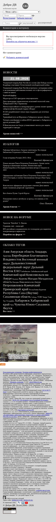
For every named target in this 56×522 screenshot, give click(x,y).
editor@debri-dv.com (35, 382)
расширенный (45, 22)
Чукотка (19, 304)
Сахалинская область (17, 296)
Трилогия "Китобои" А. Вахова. (15, 223)
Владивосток (12, 259)
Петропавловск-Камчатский (21, 285)
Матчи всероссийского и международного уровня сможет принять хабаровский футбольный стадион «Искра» (28, 108)
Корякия (15, 279)
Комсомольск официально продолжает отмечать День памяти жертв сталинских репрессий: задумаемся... (26, 186)
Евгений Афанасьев (43, 160)
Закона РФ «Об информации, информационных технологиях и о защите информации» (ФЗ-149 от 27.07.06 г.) (27, 414)
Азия (6, 251)
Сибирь (34, 297)
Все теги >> (9, 311)
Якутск (7, 308)
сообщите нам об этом (43, 490)
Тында (44, 297)
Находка (15, 282)
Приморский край (15, 289)
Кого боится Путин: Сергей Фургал (16, 193)
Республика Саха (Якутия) (20, 293)
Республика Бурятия (37, 289)
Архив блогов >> (11, 207)
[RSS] (2, 364)
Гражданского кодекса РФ (26, 410)
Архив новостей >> (13, 133)
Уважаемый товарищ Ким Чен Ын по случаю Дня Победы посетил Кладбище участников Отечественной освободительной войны (28, 84)
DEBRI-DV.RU (28, 500)
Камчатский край (14, 275)
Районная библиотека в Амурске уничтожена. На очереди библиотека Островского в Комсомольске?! (24, 151)
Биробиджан (20, 255)
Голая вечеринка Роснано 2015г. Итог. (17, 158)
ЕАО (17, 271)
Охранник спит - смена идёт (13, 226)
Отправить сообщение (16, 382)
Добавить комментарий (17, 57)
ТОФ (39, 297)
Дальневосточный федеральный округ (19, 265)
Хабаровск (22, 300)
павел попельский (44, 154)
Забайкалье (25, 271)
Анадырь (41, 251)
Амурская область (22, 251)
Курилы (23, 278)
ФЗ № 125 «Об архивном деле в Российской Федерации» (30, 400)
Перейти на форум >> (14, 234)
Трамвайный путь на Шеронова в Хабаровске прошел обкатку (26, 117)
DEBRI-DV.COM (17, 500)
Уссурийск (10, 301)
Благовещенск (39, 255)
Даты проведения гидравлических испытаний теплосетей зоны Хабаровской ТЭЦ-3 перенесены (26, 102)
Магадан (33, 278)
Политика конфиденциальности (32, 372)
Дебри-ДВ (9, 4)
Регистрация (9, 18)
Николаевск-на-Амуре (30, 282)
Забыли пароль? (24, 18)
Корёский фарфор (9, 95)
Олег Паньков (46, 203)
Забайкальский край (39, 271)
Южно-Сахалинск (38, 304)
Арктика (7, 256)
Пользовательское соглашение (12, 372)
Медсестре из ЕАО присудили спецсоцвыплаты (20, 98)
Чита (12, 305)
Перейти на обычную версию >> (22, 41)
